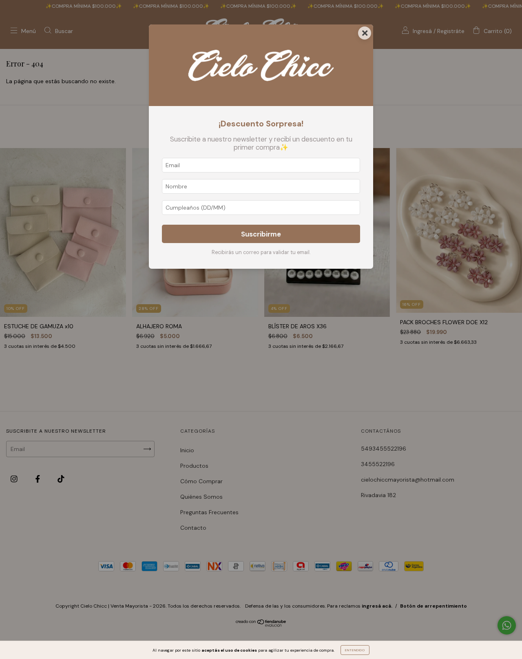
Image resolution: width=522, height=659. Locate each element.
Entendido (355, 650)
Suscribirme (261, 234)
